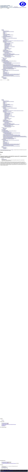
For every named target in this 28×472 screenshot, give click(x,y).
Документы (4, 38)
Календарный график (7, 43)
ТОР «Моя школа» (4, 77)
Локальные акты (7, 39)
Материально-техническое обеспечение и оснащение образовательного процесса (13, 40)
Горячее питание (4, 69)
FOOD (2, 76)
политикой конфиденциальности (8, 470)
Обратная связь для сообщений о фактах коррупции (9, 68)
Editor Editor (5, 159)
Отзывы (4, 33)
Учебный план (6, 47)
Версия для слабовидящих (22, 7)
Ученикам (3, 57)
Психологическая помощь (6, 34)
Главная (3, 29)
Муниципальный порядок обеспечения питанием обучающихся (11, 74)
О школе (3, 30)
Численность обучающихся (8, 48)
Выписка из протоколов (8, 55)
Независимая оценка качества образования (8, 31)
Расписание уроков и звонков (8, 45)
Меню (4, 71)
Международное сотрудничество (7, 41)
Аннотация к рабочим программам (9, 42)
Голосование (3, 425)
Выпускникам (5, 58)
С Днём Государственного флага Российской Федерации (9, 424)
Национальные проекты (5, 60)
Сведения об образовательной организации (7, 106)
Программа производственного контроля (8, 75)
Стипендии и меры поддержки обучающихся (8, 123)
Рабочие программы (7, 44)
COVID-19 (4, 37)
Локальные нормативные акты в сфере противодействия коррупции (11, 65)
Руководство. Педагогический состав (8, 121)
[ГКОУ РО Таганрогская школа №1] (14, 28)
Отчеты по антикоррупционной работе (8, 64)
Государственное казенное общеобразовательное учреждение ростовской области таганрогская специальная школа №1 (7, 6)
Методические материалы (8, 63)
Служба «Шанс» (5, 35)
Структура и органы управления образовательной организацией (11, 54)
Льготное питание (5, 70)
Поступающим (3, 59)
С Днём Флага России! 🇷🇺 (5, 423)
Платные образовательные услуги (7, 51)
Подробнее (4, 471)
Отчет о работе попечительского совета (10, 56)
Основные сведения (5, 50)
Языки (5, 49)
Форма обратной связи (6, 73)
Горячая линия (5, 72)
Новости (4, 32)
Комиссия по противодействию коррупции (8, 138)
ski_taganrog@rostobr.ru (16, 7)
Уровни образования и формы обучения (10, 46)
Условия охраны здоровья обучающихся (8, 104)
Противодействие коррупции (5, 61)
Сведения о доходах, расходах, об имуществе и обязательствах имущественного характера (14, 66)
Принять (1, 471)
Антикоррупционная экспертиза (7, 62)
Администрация (7, 52)
